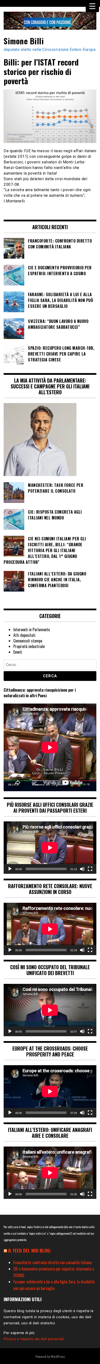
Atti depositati (24, 635)
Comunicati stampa (27, 641)
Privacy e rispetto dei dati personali (34, 1339)
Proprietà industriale (29, 646)
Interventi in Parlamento (31, 629)
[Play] (10, 868)
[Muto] (82, 868)
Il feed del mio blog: (29, 1250)
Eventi (17, 652)
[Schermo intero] (90, 868)
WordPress (58, 1356)
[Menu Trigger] (92, 6)
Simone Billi (24, 41)
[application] (50, 847)
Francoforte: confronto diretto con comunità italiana (52, 1262)
